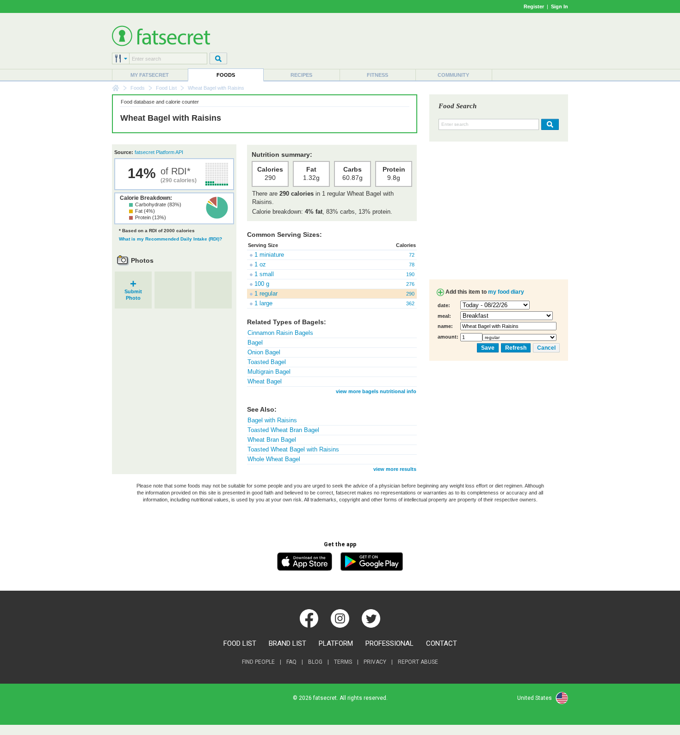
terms (343, 662)
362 (410, 303)
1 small (264, 274)
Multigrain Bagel (269, 371)
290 (410, 293)
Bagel (255, 342)
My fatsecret (149, 75)
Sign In (559, 6)
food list (239, 643)
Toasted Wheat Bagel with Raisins (293, 449)
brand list (287, 643)
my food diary (506, 292)
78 (411, 264)
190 (410, 274)
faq (291, 662)
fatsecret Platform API (159, 152)
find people (258, 662)
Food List (166, 88)
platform (336, 643)
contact (441, 643)
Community (453, 75)
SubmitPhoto (133, 292)
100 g (261, 283)
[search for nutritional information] (549, 124)
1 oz (260, 264)
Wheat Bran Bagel (271, 439)
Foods (225, 75)
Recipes (301, 75)
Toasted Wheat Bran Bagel (283, 429)
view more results (394, 469)
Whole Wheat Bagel (273, 459)
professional (389, 643)
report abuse (418, 662)
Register (534, 6)
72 (411, 255)
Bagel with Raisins (272, 420)
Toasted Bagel (266, 361)
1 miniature (269, 254)
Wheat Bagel (264, 381)
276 (410, 284)
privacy (375, 662)
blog (315, 662)
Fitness (377, 75)
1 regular (266, 293)
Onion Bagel (263, 352)
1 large (263, 303)
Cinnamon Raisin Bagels (280, 332)
